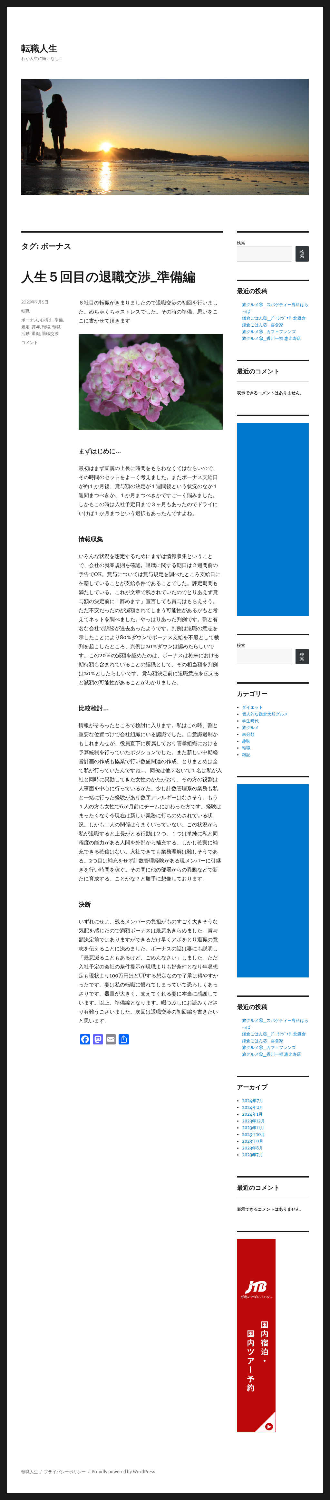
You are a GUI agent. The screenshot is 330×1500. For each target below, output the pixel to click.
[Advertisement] (274, 520)
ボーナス (29, 319)
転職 (25, 310)
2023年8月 (252, 1148)
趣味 (246, 741)
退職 (36, 333)
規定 (25, 326)
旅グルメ (250, 727)
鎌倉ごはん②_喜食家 (262, 325)
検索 (241, 242)
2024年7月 (252, 1100)
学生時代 (250, 721)
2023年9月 (252, 1141)
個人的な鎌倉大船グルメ (265, 714)
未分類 (248, 734)
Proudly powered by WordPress (123, 1472)
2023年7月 (252, 1155)
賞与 (36, 326)
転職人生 (39, 48)
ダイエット (252, 707)
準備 (58, 319)
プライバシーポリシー (65, 1472)
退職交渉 (50, 333)
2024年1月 (252, 1114)
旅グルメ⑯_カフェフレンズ (269, 331)
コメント (29, 342)
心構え (46, 319)
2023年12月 (253, 1121)
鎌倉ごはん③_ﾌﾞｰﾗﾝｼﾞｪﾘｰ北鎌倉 (274, 318)
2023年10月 (253, 1134)
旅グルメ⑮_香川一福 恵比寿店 (271, 338)
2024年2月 (252, 1107)
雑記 (246, 754)
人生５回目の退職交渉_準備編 (108, 276)
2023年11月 (253, 1127)
